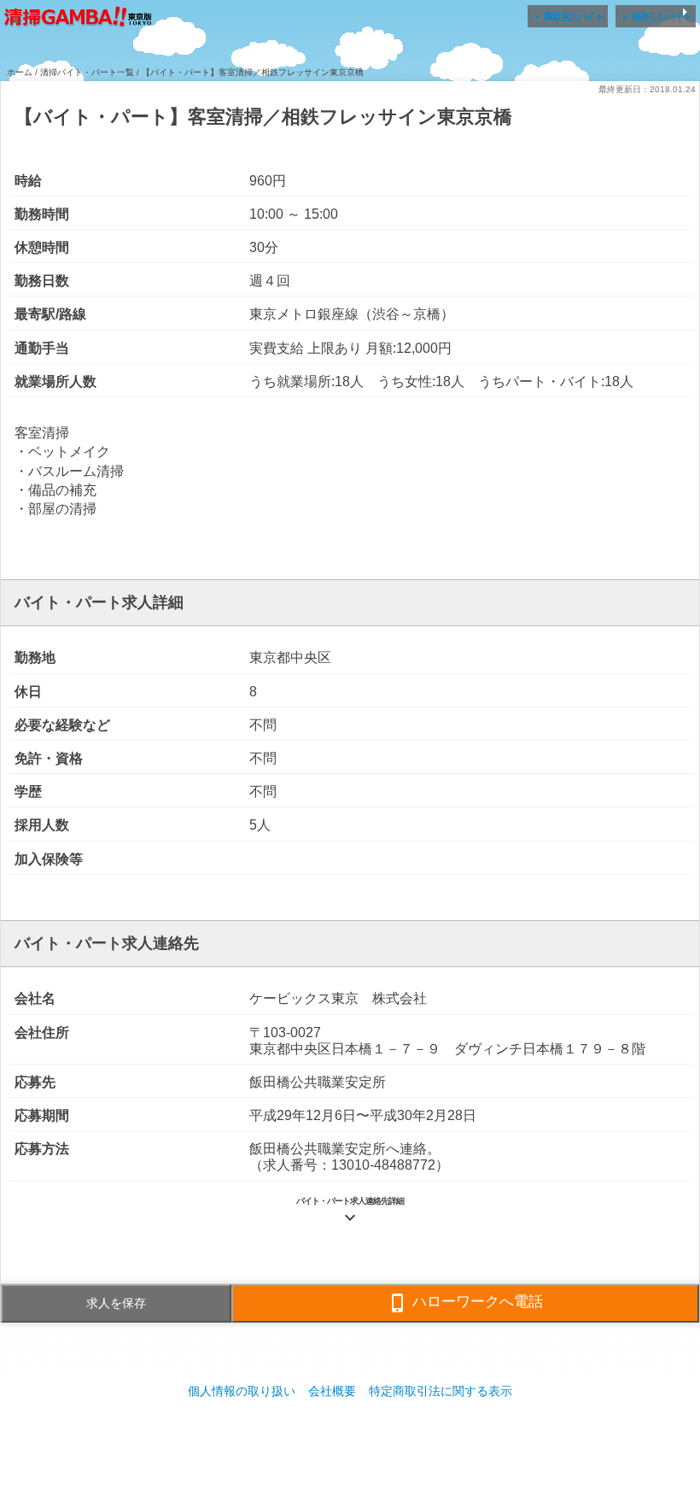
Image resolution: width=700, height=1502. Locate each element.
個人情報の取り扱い (241, 1391)
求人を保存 (116, 1303)
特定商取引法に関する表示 (440, 1391)
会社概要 (332, 1391)
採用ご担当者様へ (350, 1442)
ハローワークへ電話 (465, 1303)
